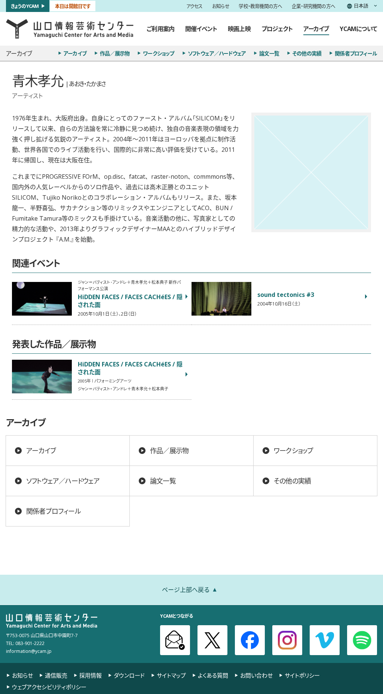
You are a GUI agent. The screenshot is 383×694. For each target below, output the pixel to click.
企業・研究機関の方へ (313, 6)
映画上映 (239, 28)
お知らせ (220, 6)
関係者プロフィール (356, 53)
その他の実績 (306, 53)
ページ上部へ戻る (186, 589)
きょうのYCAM (25, 5)
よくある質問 (213, 675)
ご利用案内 (160, 28)
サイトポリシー (302, 675)
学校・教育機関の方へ (260, 6)
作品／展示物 (114, 53)
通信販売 (56, 675)
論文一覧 (269, 53)
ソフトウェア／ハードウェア (217, 53)
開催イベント (201, 28)
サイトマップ (171, 675)
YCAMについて (358, 28)
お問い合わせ (256, 675)
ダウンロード (129, 675)
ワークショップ (158, 53)
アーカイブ (316, 28)
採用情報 (90, 675)
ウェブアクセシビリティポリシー (49, 687)
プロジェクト (276, 28)
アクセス (194, 6)
